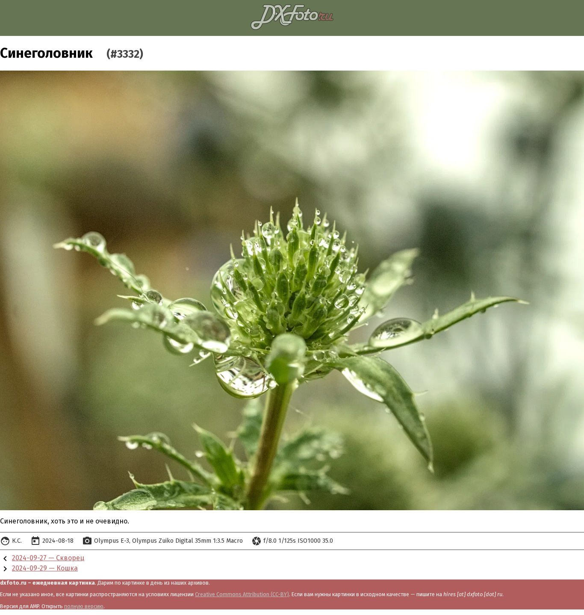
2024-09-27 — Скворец (48, 558)
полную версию (83, 606)
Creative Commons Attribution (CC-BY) (242, 594)
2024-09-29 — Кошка (45, 568)
